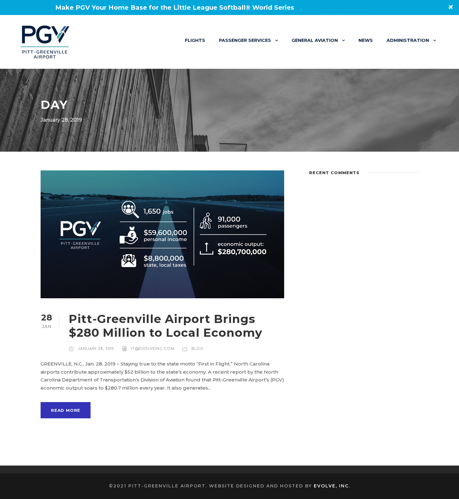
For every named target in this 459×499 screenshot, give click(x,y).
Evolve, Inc (331, 486)
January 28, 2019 (96, 349)
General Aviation (315, 40)
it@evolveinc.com (153, 349)
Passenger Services (245, 40)
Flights (195, 40)
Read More (65, 410)
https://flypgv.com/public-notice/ (352, 7)
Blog (197, 349)
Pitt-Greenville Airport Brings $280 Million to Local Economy (165, 326)
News (365, 40)
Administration (408, 40)
